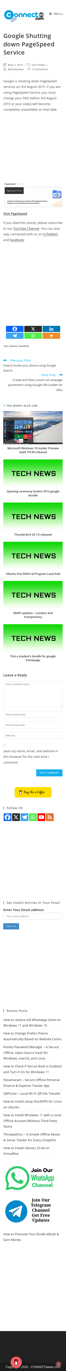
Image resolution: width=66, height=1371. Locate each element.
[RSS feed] (50, 817)
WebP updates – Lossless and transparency (33, 615)
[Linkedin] (51, 329)
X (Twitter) (50, 234)
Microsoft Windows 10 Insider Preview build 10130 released (33, 450)
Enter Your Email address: (23, 910)
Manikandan (16, 69)
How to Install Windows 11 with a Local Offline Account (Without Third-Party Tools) (32, 1120)
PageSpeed (23, 346)
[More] (51, 336)
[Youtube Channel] (41, 817)
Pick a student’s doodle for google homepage (33, 658)
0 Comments (40, 69)
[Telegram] (15, 336)
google (13, 346)
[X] (33, 329)
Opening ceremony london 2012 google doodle (33, 493)
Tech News (38, 65)
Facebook (17, 240)
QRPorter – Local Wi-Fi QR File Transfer (32, 1093)
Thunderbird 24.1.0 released (33, 534)
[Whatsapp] (33, 336)
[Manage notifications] (58, 1364)
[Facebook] (15, 329)
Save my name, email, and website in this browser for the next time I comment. (30, 756)
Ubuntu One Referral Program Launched (33, 574)
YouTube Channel (26, 228)
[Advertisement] (33, 148)
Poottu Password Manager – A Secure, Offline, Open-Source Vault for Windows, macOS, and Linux (31, 1052)
